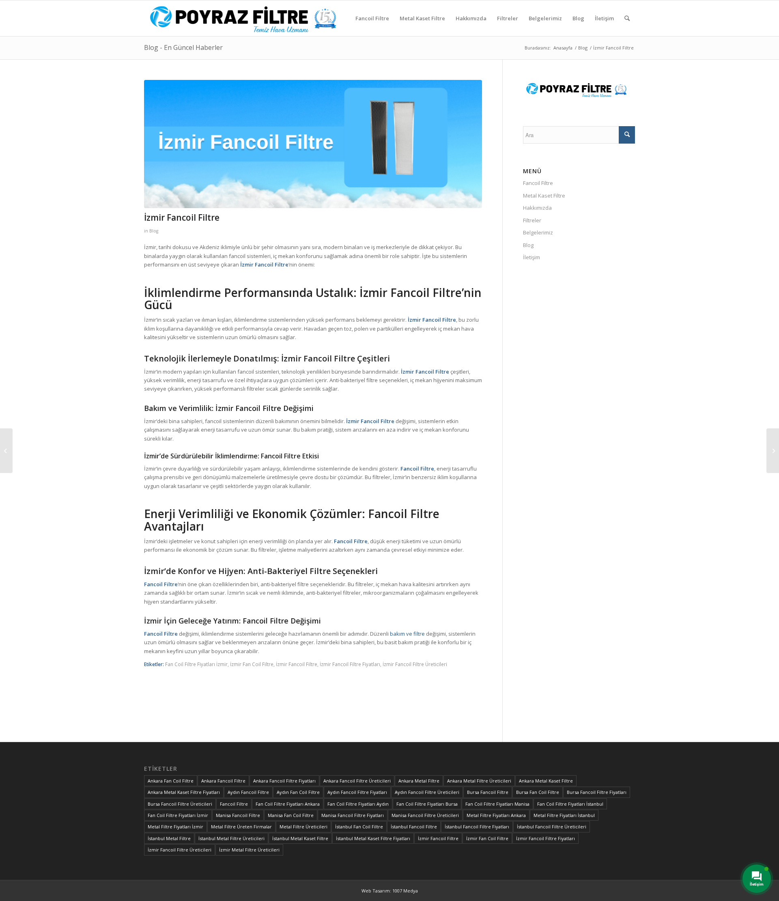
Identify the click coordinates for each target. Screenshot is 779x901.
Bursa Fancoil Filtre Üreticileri (180, 804)
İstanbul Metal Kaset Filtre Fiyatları (373, 838)
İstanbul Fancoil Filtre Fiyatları (477, 827)
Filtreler (532, 220)
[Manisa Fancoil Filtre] (772, 450)
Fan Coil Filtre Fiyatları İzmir (196, 664)
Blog (153, 231)
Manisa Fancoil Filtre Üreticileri (425, 815)
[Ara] (627, 18)
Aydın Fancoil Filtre (248, 792)
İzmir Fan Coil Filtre (251, 664)
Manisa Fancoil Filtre (238, 815)
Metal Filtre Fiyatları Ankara (496, 815)
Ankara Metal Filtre (418, 781)
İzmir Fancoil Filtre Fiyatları (350, 664)
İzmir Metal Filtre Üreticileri (249, 850)
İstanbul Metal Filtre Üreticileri (231, 838)
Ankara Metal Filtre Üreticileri (479, 781)
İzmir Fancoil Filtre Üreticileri (415, 664)
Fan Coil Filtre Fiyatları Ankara (288, 804)
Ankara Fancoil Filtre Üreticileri (357, 781)
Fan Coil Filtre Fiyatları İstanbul (570, 804)
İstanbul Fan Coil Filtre (359, 827)
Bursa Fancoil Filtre (487, 792)
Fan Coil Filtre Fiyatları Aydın (358, 804)
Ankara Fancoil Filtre (223, 781)
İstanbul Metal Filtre (169, 838)
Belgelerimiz (538, 232)
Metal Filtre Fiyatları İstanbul (564, 815)
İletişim (531, 257)
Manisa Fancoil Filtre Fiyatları (352, 815)
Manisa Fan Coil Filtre (291, 815)
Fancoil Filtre (538, 183)
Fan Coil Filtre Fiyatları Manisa (497, 804)
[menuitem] (372, 18)
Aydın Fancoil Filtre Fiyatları (357, 792)
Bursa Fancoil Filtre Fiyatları (596, 792)
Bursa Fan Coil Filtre (537, 792)
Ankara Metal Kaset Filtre (546, 781)
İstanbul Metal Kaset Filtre (300, 838)
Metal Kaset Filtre (544, 195)
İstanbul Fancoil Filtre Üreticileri (551, 827)
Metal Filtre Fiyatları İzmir (175, 827)
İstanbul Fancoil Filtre (414, 827)
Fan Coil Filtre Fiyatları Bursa (427, 804)
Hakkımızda (537, 207)
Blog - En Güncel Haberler (183, 47)
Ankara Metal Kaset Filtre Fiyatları (184, 792)
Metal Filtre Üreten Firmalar (241, 827)
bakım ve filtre (407, 633)
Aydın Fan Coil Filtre (298, 792)
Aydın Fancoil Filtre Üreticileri (427, 792)
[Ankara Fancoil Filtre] (6, 450)
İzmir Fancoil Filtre (296, 664)
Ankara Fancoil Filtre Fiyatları (284, 781)
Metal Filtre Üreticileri (303, 827)
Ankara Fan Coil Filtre (171, 781)
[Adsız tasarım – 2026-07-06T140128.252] (248, 18)
